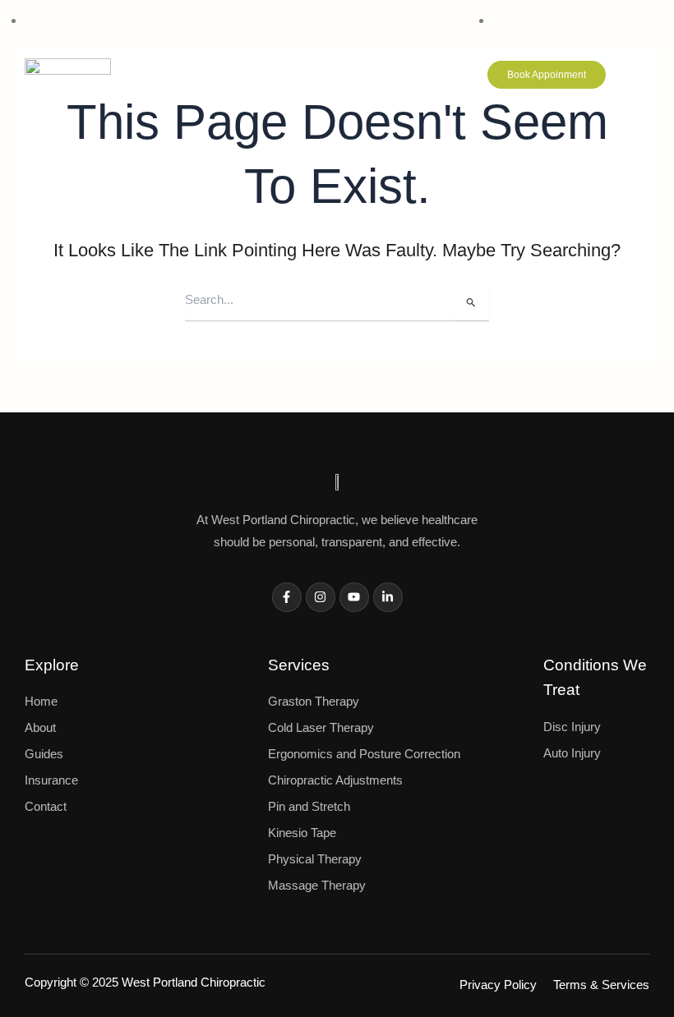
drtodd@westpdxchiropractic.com (575, 21)
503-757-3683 (65, 21)
